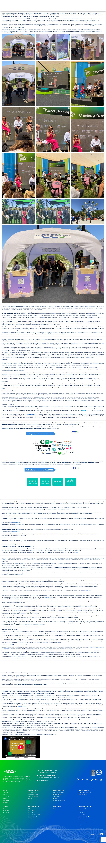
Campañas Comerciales (8, 812)
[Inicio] (18, 771)
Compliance (21, 834)
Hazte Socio (6, 792)
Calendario (5, 808)
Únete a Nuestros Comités (85, 792)
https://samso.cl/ (15, 531)
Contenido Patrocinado (33, 816)
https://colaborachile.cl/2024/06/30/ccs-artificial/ (52, 333)
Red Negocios (82, 820)
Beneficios (5, 794)
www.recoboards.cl (16, 516)
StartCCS (78, 422)
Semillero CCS (76, 461)
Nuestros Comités (83, 794)
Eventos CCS (6, 810)
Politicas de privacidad (10, 834)
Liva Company (48, 597)
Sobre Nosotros (32, 792)
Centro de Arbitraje (83, 812)
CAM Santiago (56, 808)
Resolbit (80, 810)
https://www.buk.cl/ (16, 537)
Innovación (55, 798)
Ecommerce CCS (82, 808)
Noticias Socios (6, 800)
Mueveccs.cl (5, 580)
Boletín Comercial (83, 822)
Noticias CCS (31, 810)
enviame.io (13, 526)
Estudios (30, 808)
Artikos (80, 825)
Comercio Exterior (83, 814)
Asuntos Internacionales (59, 800)
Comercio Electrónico (58, 792)
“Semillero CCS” (31, 414)
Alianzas (30, 798)
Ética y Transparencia (33, 796)
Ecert (80, 818)
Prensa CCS (31, 818)
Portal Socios (6, 802)
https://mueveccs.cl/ (86, 590)
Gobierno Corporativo (33, 794)
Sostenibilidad (56, 796)
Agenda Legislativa (57, 794)
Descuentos (6, 796)
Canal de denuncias (31, 834)
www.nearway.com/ (16, 522)
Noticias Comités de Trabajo (34, 814)
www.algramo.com (16, 544)
